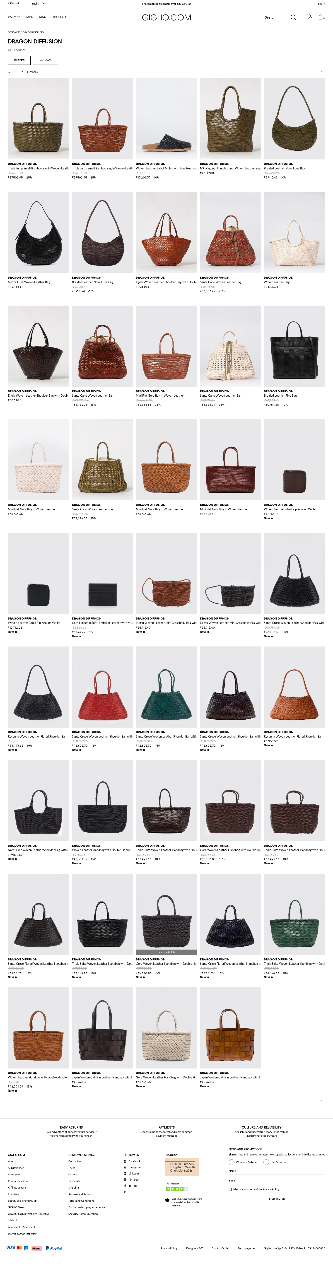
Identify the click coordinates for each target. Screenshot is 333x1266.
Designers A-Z (194, 1248)
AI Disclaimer (16, 1168)
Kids (42, 17)
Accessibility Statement (21, 1227)
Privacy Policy (271, 1189)
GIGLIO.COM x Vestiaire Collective (28, 1213)
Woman (45, 60)
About (11, 1161)
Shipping (73, 1187)
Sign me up (277, 1198)
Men (29, 17)
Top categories (246, 1248)
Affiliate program (18, 1187)
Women (14, 17)
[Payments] (36, 1248)
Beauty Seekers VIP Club (22, 1200)
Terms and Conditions (81, 1200)
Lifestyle (59, 17)
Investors (13, 1194)
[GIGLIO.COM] (166, 17)
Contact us (74, 1161)
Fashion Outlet (220, 1248)
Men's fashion (279, 1162)
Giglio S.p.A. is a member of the (187, 1202)
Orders (72, 1174)
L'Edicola (13, 1220)
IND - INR (13, 3)
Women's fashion (246, 1162)
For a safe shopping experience (86, 1207)
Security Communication (83, 1213)
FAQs (71, 1168)
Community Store (18, 1181)
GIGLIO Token (16, 1207)
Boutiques (14, 1174)
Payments (74, 1181)
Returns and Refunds (80, 1194)
